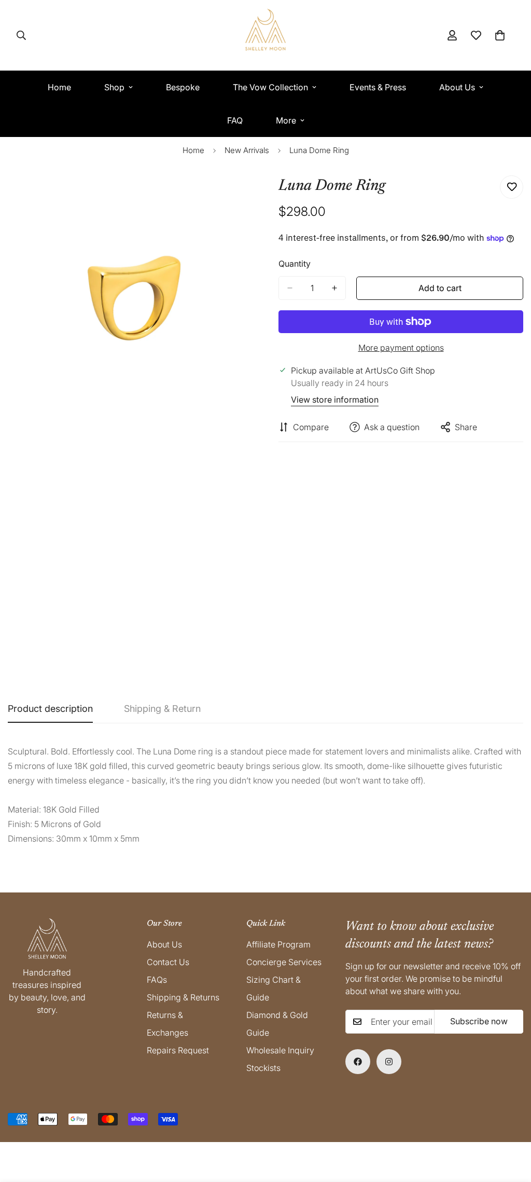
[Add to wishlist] (511, 187)
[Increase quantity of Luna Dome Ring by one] (334, 288)
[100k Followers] (388, 1061)
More (286, 120)
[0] (500, 35)
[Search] (21, 35)
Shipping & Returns (183, 997)
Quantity (294, 263)
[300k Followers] (357, 1061)
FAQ (235, 120)
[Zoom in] (243, 195)
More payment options (401, 347)
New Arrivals (247, 150)
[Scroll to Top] (511, 1125)
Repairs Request (178, 1050)
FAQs (157, 979)
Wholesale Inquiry (280, 1050)
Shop (114, 87)
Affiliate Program (278, 944)
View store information (335, 399)
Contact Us (168, 962)
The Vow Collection (270, 87)
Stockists (263, 1068)
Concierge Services (284, 962)
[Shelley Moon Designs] (265, 35)
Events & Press (378, 87)
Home (59, 87)
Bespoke (183, 87)
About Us (457, 87)
